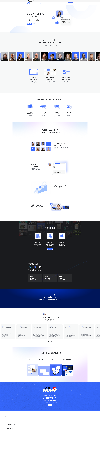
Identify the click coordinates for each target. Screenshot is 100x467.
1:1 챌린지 (31, 0)
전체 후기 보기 (50, 341)
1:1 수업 (28, 0)
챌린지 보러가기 (29, 23)
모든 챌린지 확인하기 (50, 249)
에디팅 (33, 0)
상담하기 (34, 23)
